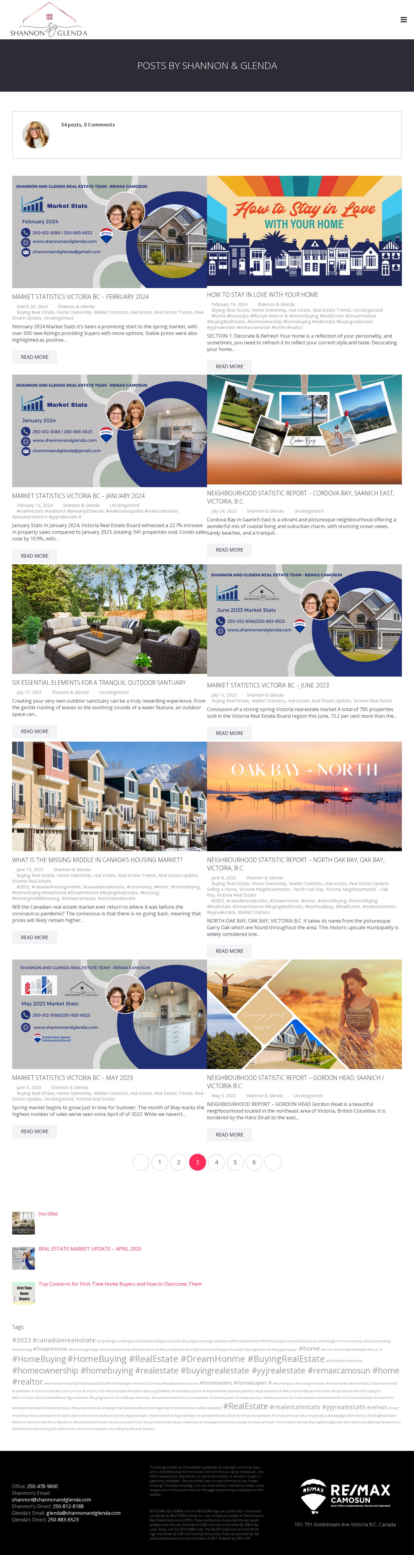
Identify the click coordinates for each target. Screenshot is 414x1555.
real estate (141, 312)
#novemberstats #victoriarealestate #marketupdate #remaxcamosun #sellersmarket (220, 1398)
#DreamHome (284, 901)
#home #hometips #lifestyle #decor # (249, 316)
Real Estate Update (331, 701)
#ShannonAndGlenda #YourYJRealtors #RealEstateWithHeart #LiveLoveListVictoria (77, 1422)
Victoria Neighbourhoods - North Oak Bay (281, 889)
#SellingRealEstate (381, 1415)
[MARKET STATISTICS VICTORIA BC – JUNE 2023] (304, 620)
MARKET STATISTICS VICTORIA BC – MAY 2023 (72, 1078)
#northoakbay (319, 906)
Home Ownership (74, 312)
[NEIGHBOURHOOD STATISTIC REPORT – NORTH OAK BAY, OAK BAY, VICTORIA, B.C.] (304, 796)
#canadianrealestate (103, 887)
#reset (394, 1408)
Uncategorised (58, 318)
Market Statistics (111, 312)
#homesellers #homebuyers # (236, 1382)
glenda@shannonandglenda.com (83, 1513)
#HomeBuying (185, 887)
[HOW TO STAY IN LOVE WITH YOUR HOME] (304, 231)
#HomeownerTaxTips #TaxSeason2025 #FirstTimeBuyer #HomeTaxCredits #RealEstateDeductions (122, 1383)
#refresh (377, 1407)
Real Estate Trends (173, 312)
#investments (336, 1383)
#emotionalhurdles (115, 1349)
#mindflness (124, 1398)
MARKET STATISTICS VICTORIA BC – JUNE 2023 (268, 685)
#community (139, 887)
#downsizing (22, 1349)
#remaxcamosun (78, 898)
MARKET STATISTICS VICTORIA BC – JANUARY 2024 (78, 496)
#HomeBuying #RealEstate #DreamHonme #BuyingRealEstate (75, 892)
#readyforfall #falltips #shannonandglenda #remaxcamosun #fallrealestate (162, 1408)
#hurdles (318, 1383)
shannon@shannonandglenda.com (51, 1499)
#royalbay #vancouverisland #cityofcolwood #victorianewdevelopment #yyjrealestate (80, 1415)
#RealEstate (348, 906)
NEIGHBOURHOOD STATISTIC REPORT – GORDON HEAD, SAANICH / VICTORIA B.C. (295, 1082)
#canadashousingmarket (56, 887)
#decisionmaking (376, 1341)
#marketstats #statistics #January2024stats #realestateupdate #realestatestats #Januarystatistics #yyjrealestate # (193, 1391)
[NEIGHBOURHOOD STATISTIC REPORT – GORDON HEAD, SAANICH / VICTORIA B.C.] (304, 1014)
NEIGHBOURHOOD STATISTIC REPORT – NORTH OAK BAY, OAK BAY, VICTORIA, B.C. (296, 864)
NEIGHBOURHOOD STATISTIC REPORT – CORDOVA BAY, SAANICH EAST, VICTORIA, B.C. (300, 497)
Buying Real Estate (35, 312)
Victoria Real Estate (372, 701)
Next (273, 1162)
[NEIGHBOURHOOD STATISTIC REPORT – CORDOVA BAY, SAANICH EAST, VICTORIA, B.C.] (304, 429)
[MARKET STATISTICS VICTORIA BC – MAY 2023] (109, 1014)
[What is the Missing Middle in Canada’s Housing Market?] (109, 796)
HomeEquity (119, 1429)
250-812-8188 (68, 1506)
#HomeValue (283, 1383)
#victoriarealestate (116, 898)
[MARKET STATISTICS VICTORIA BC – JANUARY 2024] (109, 431)
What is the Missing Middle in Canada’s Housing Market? (97, 860)
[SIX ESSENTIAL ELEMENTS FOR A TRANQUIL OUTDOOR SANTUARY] (109, 619)
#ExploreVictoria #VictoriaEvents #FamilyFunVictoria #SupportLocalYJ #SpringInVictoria (201, 1349)
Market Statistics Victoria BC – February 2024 (80, 297)
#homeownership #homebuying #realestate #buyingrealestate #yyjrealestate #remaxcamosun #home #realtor (290, 324)
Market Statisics (254, 912)
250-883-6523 (63, 1519)
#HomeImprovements (344, 1361)
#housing (149, 892)
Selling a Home (222, 889)
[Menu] (404, 19)
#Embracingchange (83, 1349)
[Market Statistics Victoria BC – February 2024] (109, 232)
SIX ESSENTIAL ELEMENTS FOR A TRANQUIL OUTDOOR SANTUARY (99, 682)
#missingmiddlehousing (35, 898)
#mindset (143, 1398)
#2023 (23, 887)
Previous (140, 1162)
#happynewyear (284, 1349)
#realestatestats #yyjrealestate (317, 1406)
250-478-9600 (42, 1486)
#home (161, 887)
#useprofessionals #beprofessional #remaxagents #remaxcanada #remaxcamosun (209, 1422)
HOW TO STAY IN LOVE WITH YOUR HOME (262, 294)
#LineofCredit (93, 1391)
